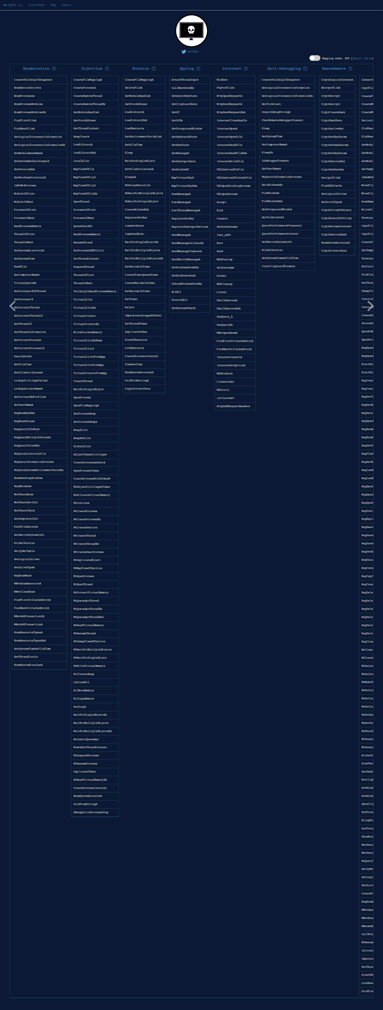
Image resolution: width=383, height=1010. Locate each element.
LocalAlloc (81, 161)
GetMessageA (180, 153)
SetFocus (367, 828)
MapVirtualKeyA (183, 178)
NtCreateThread (84, 536)
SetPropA (79, 707)
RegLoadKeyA (370, 470)
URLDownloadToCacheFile (234, 178)
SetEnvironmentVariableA (143, 136)
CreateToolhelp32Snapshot (33, 80)
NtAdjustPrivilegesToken (91, 487)
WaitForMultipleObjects (91, 723)
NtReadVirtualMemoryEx (90, 780)
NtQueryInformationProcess (34, 462)
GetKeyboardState (184, 137)
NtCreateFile (371, 658)
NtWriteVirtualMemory (89, 666)
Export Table (362, 58)
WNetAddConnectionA (28, 624)
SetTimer (131, 299)
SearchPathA (23, 356)
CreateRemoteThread (87, 96)
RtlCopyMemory (83, 698)
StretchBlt (180, 300)
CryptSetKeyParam (334, 137)
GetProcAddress (84, 120)
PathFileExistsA (26, 527)
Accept (221, 202)
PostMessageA (181, 202)
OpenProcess (82, 397)
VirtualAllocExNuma (87, 340)
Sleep (129, 153)
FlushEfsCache (331, 185)
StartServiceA (371, 364)
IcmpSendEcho (134, 234)
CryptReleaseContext (336, 226)
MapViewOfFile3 (84, 185)
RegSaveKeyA (370, 535)
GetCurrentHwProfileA (30, 397)
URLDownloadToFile (230, 169)
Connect (222, 218)
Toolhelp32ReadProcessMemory (94, 291)
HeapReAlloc (82, 438)
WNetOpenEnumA (227, 333)
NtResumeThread (84, 633)
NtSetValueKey (371, 723)
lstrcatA (367, 950)
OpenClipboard (371, 804)
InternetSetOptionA (231, 365)
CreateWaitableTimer (140, 283)
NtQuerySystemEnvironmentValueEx (38, 470)
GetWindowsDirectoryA (30, 177)
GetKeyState (180, 145)
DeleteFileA (133, 88)
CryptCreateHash (333, 112)
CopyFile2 (368, 226)
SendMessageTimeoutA (187, 251)
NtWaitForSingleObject (90, 658)
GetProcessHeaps (85, 422)
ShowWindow (369, 836)
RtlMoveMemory (83, 690)
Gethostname (225, 267)
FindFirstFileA (25, 120)
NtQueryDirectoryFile (30, 454)
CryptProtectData (137, 389)
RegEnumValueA (24, 421)
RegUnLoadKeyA (371, 560)
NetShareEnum (23, 494)
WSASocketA (225, 373)
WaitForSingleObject (88, 389)
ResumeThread (83, 242)
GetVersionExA (24, 169)
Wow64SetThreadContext (90, 747)
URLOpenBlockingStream (233, 186)
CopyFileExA (370, 234)
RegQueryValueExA (26, 445)
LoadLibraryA (83, 144)
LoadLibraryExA (84, 153)
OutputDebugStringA (276, 112)
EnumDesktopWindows (28, 478)
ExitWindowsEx (272, 185)
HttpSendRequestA (229, 104)
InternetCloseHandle (232, 120)
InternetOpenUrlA (229, 137)
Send (220, 251)
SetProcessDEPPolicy (88, 250)
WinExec (222, 80)
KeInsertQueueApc (86, 739)
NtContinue (81, 503)
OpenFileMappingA (86, 405)
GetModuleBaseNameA (28, 153)
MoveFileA (368, 185)
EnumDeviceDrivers (27, 88)
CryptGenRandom (332, 169)
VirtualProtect (84, 316)
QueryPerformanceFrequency (282, 225)
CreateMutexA (371, 104)
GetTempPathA (371, 169)
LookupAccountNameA (28, 389)
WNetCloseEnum (24, 592)
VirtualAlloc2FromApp (89, 357)
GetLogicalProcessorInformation (38, 137)
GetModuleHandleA (86, 112)
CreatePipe (369, 893)
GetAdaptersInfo (26, 519)
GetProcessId (23, 299)
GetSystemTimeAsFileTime (32, 649)
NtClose (367, 650)
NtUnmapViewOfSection (89, 641)
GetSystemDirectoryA (29, 250)
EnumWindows (23, 486)
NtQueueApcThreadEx (87, 609)
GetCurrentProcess (27, 340)
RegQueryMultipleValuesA (32, 437)
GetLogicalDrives (26, 559)
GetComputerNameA (26, 275)
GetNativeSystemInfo (29, 535)
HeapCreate (81, 136)
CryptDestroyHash (334, 234)
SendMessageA (181, 235)
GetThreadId (23, 324)
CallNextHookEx (183, 88)
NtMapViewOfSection (87, 568)
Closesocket (225, 382)
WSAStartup (225, 259)
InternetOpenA (227, 128)
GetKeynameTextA (183, 308)
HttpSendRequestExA (231, 112)
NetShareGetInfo (26, 502)
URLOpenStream (227, 194)
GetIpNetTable (24, 551)
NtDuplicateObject (87, 560)
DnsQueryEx (225, 325)
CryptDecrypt (330, 104)
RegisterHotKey (136, 217)
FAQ (53, 5)
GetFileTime (23, 364)
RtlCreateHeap (83, 674)
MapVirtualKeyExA (184, 186)
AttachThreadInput (185, 80)
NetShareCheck (24, 510)
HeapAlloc (80, 430)
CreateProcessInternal (90, 788)
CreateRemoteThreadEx (89, 104)
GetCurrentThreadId (28, 316)
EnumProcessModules (28, 104)
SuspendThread (83, 267)
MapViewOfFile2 (84, 177)
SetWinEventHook (183, 275)
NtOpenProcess (83, 576)
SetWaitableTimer (137, 266)
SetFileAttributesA (139, 169)
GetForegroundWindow (187, 128)
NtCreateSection (85, 527)
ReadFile (20, 266)
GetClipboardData (184, 104)
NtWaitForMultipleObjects (92, 649)
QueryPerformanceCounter (280, 234)
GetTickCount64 (273, 217)
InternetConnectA (229, 357)
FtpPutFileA (225, 88)
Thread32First (24, 234)
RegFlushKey (370, 454)
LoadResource (134, 128)
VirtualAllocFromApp (88, 365)
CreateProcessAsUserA (89, 462)
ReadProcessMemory (27, 226)
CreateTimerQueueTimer (141, 275)
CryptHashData (331, 120)
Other (66, 5)
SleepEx (130, 177)
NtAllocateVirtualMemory (91, 495)
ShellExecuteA (227, 300)
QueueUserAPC (83, 226)
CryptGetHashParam (334, 145)
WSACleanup (225, 284)
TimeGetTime (133, 364)
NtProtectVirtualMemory (91, 592)
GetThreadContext (86, 128)
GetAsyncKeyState (184, 96)
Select (129, 307)
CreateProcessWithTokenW (91, 478)
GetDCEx (177, 120)
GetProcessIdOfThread (30, 291)
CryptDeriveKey (332, 128)
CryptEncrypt (330, 96)
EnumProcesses (24, 96)
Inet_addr (224, 235)
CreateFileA (370, 96)
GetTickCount (271, 104)
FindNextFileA (24, 128)
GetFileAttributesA (28, 372)
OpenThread (81, 201)
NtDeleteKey (370, 666)
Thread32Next (23, 242)
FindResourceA (371, 128)
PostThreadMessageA (186, 210)
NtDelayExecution (137, 185)
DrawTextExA (370, 763)
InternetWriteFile (230, 161)
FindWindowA (270, 193)
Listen (221, 292)
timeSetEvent (134, 226)
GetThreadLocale (26, 657)
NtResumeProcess (85, 763)
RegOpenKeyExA (371, 356)
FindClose (368, 274)
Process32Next (24, 218)
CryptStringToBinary (336, 210)
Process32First (25, 210)
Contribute (37, 5)
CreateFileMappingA (87, 80)
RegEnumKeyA (23, 575)
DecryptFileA (330, 178)
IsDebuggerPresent (275, 161)
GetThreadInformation (30, 332)
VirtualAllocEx (84, 308)
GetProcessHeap (84, 413)
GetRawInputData (183, 161)
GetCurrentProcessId (29, 348)
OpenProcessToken (86, 470)
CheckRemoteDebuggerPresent (282, 120)
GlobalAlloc (82, 446)
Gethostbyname (227, 227)
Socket (221, 276)
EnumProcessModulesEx (30, 112)
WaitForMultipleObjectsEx (92, 731)
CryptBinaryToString (336, 218)
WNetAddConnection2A (29, 616)
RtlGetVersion (24, 543)
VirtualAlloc (83, 299)
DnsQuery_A (225, 317)
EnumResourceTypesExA (30, 640)
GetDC (176, 112)
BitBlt (176, 292)
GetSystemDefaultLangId (31, 161)
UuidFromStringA (85, 804)
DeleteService (371, 323)
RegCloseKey (370, 641)
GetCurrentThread (26, 307)
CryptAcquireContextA (337, 80)
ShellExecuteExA (229, 308)
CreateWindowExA (137, 209)
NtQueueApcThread (86, 601)
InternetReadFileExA (232, 153)
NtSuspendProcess (86, 755)
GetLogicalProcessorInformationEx (39, 145)
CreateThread (83, 381)
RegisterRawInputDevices (190, 227)
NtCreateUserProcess (88, 552)
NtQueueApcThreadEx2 (88, 617)
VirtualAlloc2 (83, 348)
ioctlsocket (225, 398)
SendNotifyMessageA (186, 259)
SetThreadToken (136, 323)
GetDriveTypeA (24, 567)
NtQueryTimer (371, 861)
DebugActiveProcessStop (91, 812)
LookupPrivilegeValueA (30, 380)
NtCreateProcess (85, 511)
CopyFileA (368, 88)
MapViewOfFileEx (85, 193)
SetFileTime (133, 145)
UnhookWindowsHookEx (187, 284)
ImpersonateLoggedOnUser (143, 315)
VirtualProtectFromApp (90, 373)
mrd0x (193, 52)
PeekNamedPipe (371, 201)
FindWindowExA (272, 201)
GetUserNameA (23, 405)
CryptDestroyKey (333, 161)
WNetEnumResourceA (27, 583)
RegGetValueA (371, 445)
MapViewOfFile (83, 169)
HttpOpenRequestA (229, 96)
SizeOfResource (136, 340)
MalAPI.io (13, 5)
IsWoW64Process (25, 185)
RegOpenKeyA (370, 348)
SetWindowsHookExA (185, 267)
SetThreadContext (86, 258)
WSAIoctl (223, 390)
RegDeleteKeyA (371, 592)
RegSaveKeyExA (371, 543)
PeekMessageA (181, 194)
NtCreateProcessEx (87, 519)
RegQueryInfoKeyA (26, 429)
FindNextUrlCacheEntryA (31, 608)
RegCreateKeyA (371, 389)
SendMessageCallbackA (187, 243)
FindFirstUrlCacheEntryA (32, 600)
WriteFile (368, 209)
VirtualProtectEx (86, 324)
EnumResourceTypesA (28, 632)
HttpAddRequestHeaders (233, 406)
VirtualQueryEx (25, 283)
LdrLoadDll (81, 682)
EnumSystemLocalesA (28, 665)
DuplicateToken (84, 771)
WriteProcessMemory (87, 332)
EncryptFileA (330, 88)
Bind (220, 210)
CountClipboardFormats (278, 266)
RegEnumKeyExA (24, 413)
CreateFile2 (370, 242)
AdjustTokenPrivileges (90, 454)
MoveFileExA (370, 193)
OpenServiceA (371, 339)
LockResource (134, 348)
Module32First (24, 193)
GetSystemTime (24, 258)
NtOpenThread (83, 584)
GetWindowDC (180, 169)
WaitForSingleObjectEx (90, 715)
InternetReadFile (229, 145)
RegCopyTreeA (371, 576)
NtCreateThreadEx (86, 544)
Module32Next (23, 202)
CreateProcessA (84, 88)
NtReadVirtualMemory (88, 625)
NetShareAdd (370, 853)
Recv (220, 243)
